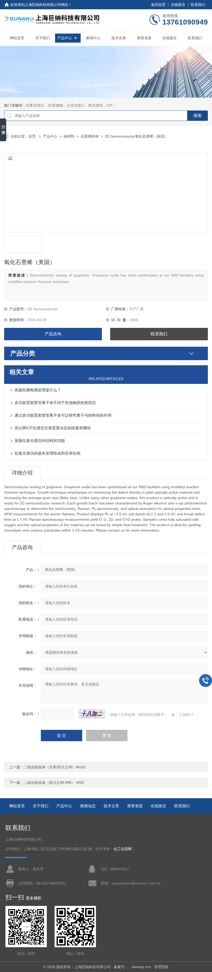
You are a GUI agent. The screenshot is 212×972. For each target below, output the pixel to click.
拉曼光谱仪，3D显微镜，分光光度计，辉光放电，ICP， (71, 105)
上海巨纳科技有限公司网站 (46, 5)
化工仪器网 (122, 849)
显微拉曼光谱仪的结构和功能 (39, 440)
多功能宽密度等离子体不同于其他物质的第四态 (55, 402)
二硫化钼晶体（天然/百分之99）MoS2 (55, 767)
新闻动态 (88, 806)
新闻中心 (93, 38)
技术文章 (118, 38)
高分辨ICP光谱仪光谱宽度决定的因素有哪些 (52, 428)
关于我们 (42, 38)
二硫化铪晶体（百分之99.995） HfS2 (54, 782)
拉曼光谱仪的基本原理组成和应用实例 (47, 453)
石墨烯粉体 (90, 136)
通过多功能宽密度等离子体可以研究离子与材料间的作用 (62, 415)
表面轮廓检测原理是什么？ (37, 390)
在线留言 (178, 5)
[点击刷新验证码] (92, 713)
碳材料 (69, 136)
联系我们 (198, 5)
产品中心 (64, 38)
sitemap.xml (141, 967)
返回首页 (158, 5)
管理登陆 (161, 967)
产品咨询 (53, 334)
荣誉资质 (144, 38)
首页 (32, 136)
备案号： (121, 967)
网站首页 (17, 38)
